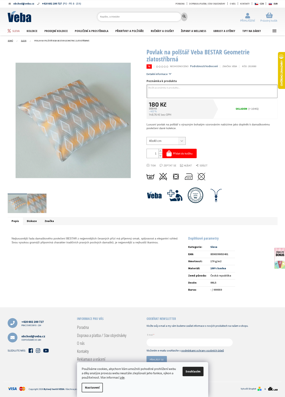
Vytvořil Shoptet (248, 389)
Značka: (229, 66)
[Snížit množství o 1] (160, 155)
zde (122, 377)
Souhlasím (193, 371)
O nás (232, 3)
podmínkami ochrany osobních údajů (202, 351)
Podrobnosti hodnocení (204, 66)
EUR (276, 3)
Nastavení (92, 387)
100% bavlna (218, 268)
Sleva (213, 247)
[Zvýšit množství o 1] (160, 151)
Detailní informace (157, 74)
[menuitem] (17, 31)
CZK (262, 3)
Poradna (180, 3)
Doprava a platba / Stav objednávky (207, 3)
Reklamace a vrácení (91, 359)
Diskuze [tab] (32, 221)
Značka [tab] (49, 221)
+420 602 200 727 (32, 323)
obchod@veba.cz (33, 337)
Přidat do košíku (183, 153)
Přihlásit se (157, 359)
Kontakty (245, 3)
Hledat (184, 17)
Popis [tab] (15, 221)
